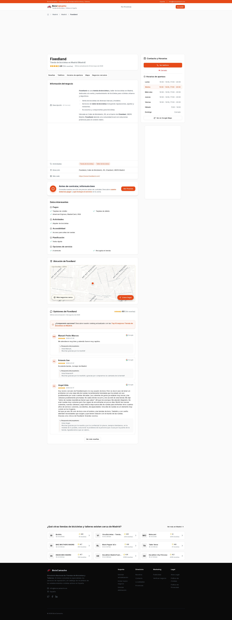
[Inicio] (48, 14)
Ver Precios (128, 189)
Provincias (139, 585)
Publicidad (157, 575)
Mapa (87, 75)
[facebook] (52, 596)
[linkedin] (56, 596)
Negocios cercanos (99, 75)
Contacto (138, 578)
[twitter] (48, 596)
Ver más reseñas (92, 439)
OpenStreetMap (56, 267)
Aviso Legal (175, 575)
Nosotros (138, 575)
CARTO (65, 267)
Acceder (180, 7)
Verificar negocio (159, 578)
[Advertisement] (116, 34)
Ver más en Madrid (174, 527)
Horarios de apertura (75, 75)
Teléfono (61, 75)
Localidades (140, 582)
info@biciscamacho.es (177, 1)
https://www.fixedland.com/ (89, 176)
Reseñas (51, 75)
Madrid (55, 14)
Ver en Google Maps (164, 118)
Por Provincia (126, 7)
